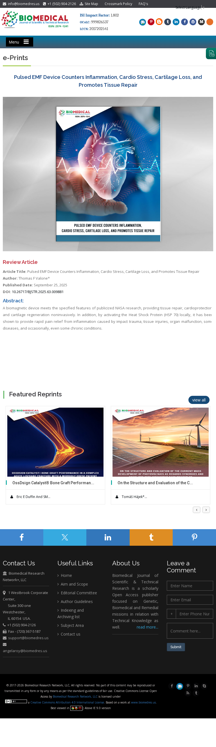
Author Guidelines (76, 601)
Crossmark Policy (118, 3)
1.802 (99, 15)
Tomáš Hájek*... (134, 496)
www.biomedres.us (143, 702)
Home (66, 575)
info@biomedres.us (23, 3)
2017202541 (98, 28)
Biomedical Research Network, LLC (75, 696)
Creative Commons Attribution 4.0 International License (67, 702)
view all (199, 400)
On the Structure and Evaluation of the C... (155, 483)
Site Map (90, 3)
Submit (175, 647)
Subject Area (72, 625)
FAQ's (143, 3)
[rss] (187, 692)
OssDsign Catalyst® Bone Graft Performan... (53, 483)
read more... (147, 627)
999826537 (100, 22)
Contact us (70, 634)
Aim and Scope (74, 584)
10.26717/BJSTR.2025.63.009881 (38, 291)
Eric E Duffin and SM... (33, 496)
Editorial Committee (78, 592)
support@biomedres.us (28, 637)
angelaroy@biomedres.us (25, 650)
